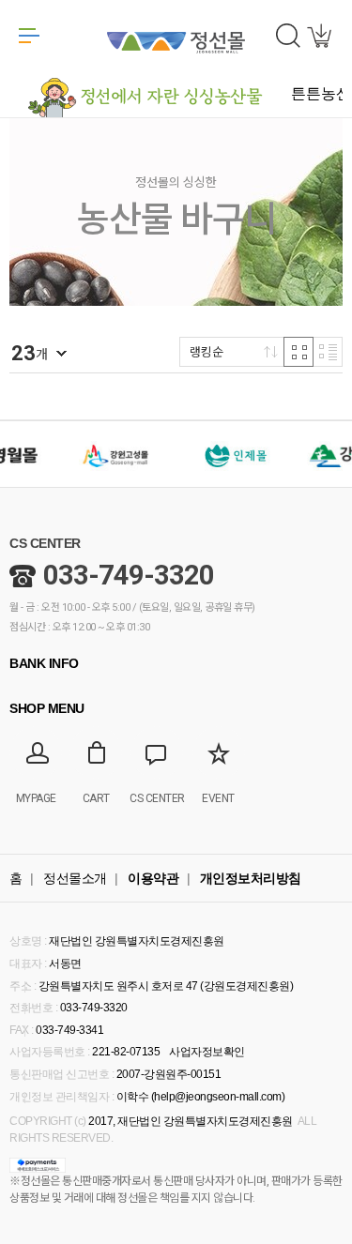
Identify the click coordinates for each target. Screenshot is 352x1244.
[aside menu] (29, 35)
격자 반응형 (298, 352)
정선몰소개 (75, 878)
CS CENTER (45, 543)
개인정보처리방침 (250, 878)
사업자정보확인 (207, 1051)
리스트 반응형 (328, 352)
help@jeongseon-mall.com (218, 1096)
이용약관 (153, 878)
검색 (288, 35)
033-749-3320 (128, 575)
